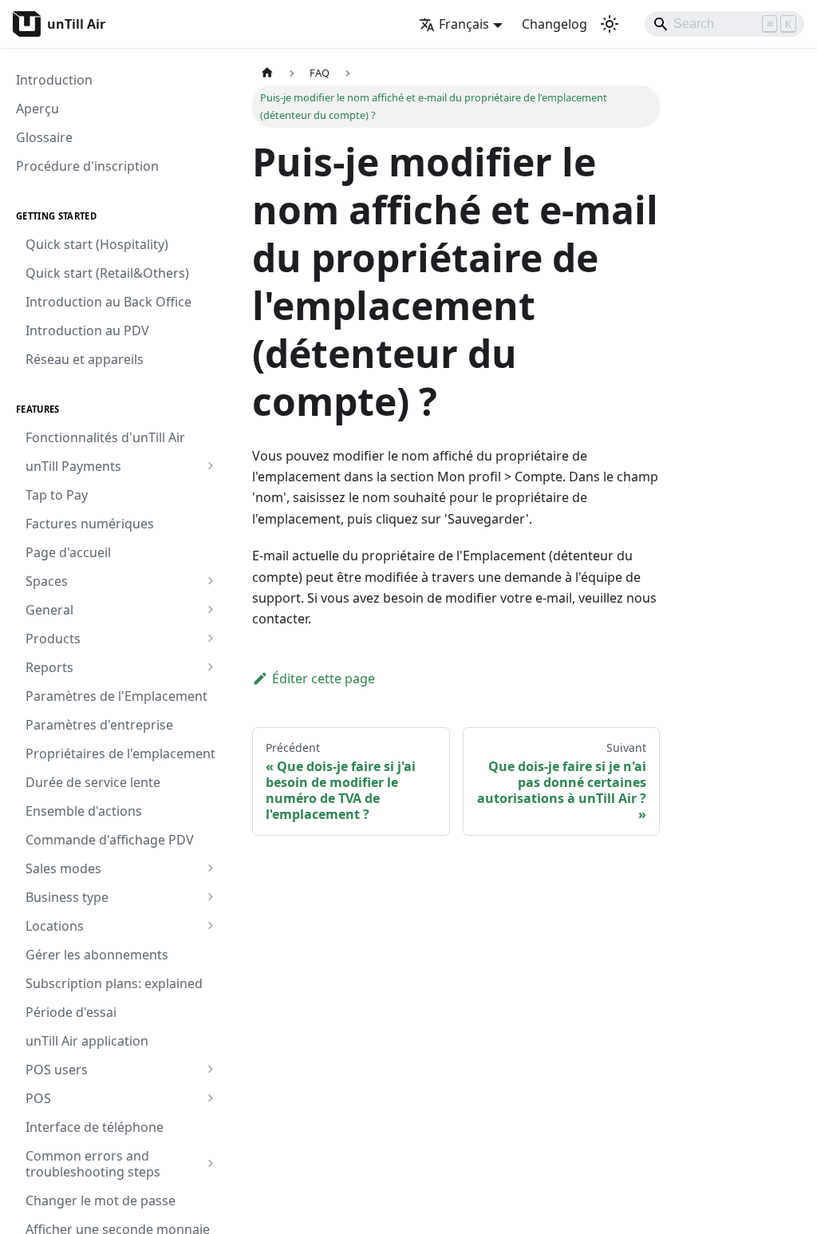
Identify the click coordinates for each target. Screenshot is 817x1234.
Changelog (554, 24)
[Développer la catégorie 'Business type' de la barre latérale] (210, 897)
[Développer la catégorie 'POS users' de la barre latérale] (210, 1069)
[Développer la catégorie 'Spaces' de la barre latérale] (210, 581)
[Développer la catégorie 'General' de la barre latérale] (210, 610)
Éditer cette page (323, 678)
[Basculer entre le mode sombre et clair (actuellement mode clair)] (609, 24)
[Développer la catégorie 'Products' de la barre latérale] (210, 638)
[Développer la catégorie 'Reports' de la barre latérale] (210, 667)
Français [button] (464, 24)
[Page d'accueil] (267, 73)
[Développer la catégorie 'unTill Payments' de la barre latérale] (210, 466)
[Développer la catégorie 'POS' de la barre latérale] (210, 1098)
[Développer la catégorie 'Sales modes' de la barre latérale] (210, 868)
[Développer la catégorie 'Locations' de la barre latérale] (210, 926)
